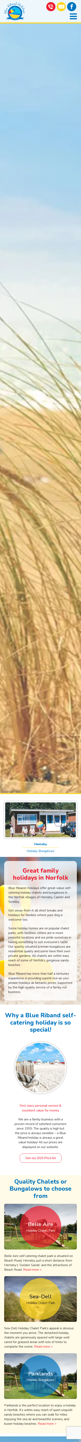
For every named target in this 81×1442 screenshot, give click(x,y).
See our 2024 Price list (40, 1158)
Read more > (32, 1270)
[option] (40, 396)
